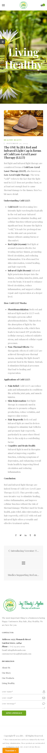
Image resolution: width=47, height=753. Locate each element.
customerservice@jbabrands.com (16, 653)
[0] (42, 5)
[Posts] (23, 563)
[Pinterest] (35, 535)
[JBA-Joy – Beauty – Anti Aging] (23, 5)
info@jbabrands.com (17, 650)
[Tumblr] (30, 535)
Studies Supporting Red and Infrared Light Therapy (23, 575)
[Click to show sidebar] (2, 41)
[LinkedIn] (26, 535)
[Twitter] (21, 535)
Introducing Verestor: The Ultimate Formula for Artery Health (24, 550)
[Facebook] (15, 535)
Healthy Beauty (13, 140)
